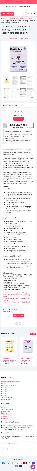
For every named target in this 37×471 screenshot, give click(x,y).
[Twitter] (3, 449)
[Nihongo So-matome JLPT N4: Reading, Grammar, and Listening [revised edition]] (18, 59)
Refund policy (5, 399)
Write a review (18, 315)
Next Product (24, 38)
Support (4, 413)
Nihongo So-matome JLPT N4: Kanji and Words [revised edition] (27, 359)
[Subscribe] (33, 443)
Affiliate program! (12, 426)
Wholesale (4, 418)
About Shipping (6, 415)
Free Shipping (15, 2)
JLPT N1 (4, 395)
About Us (4, 408)
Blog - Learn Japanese (8, 386)
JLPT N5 (4, 387)
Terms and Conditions (8, 409)
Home (3, 19)
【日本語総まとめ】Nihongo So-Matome (20, 19)
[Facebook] (7, 449)
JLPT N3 (4, 391)
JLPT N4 (4, 389)
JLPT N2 (4, 393)
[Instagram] (11, 449)
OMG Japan (20, 459)
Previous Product (13, 38)
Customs (4, 417)
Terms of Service (6, 397)
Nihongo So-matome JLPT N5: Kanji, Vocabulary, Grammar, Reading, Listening (9, 359)
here (12, 138)
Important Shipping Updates (10, 382)
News (3, 384)
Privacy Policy (5, 411)
